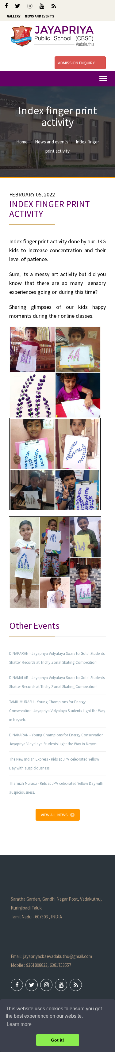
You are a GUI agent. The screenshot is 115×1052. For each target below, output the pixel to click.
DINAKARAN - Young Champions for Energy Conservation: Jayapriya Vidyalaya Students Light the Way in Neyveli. (57, 739)
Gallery (14, 16)
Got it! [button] (57, 1040)
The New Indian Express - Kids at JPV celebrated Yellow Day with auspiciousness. (54, 764)
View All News (54, 815)
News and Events (39, 16)
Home (22, 142)
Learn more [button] (19, 1024)
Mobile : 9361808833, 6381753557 (41, 965)
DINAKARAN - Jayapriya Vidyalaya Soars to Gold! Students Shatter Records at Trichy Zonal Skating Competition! (57, 658)
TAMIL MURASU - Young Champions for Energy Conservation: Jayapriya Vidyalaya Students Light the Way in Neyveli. (57, 710)
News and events (51, 142)
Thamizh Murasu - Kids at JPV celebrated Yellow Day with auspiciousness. (56, 788)
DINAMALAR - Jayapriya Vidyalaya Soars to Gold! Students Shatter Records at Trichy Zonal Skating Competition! (57, 682)
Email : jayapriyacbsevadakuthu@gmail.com (51, 956)
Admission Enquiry (77, 63)
